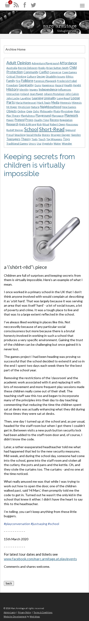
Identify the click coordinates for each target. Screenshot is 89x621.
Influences (64, 89)
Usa (39, 143)
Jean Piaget (36, 93)
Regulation (66, 120)
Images (33, 89)
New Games (69, 106)
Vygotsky (47, 143)
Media (55, 102)
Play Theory (13, 115)
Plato (77, 111)
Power (10, 119)
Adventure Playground (45, 63)
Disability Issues (55, 76)
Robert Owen (57, 124)
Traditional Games (17, 143)
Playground (43, 115)
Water (57, 143)
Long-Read (63, 98)
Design (41, 76)
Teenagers (13, 139)
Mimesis (77, 102)
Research (12, 124)
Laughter (25, 98)
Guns (37, 85)
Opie (29, 111)
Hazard (59, 85)
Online (21, 111)
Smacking (20, 134)
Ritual (45, 124)
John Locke (13, 98)
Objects (11, 111)
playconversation (17, 524)
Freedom (12, 85)
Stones (46, 134)
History (12, 89)
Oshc (36, 111)
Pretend (20, 120)
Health (68, 85)
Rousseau (72, 124)
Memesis (65, 102)
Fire (18, 80)
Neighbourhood (50, 107)
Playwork (71, 115)
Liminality (50, 98)
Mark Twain (44, 102)
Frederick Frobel (67, 80)
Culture (31, 76)
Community (31, 72)
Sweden (76, 134)
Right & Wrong (27, 124)
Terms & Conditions (43, 612)
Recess (54, 120)
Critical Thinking (16, 76)
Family (10, 81)
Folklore (27, 81)
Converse (55, 72)
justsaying (39, 524)
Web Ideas (35, 616)
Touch (42, 139)
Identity (24, 89)
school (53, 524)
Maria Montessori (26, 102)
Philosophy (46, 111)
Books (42, 67)
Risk (39, 124)
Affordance (68, 63)
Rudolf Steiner (15, 129)
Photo (56, 111)
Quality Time (41, 119)
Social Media (33, 134)
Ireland (24, 93)
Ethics (69, 76)
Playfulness (28, 115)
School (31, 129)
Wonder (67, 143)
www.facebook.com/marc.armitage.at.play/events (40, 559)
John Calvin (72, 93)
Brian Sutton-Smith (57, 67)
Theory (26, 139)
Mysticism (24, 106)
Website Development (15, 616)
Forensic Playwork (45, 81)
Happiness (48, 85)
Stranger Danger (61, 134)
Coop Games (69, 72)
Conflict (44, 72)
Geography (26, 85)
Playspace (58, 115)
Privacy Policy (24, 612)
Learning (37, 98)
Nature (35, 107)
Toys (66, 139)
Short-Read (52, 129)
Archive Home (15, 49)
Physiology (67, 111)
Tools (34, 139)
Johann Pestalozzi (54, 93)
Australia (11, 67)
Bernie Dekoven (28, 67)
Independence (48, 89)
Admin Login (10, 612)
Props (29, 120)
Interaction (13, 93)
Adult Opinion (18, 62)
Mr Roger (11, 106)
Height (77, 85)
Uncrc (32, 143)
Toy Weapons (54, 139)
